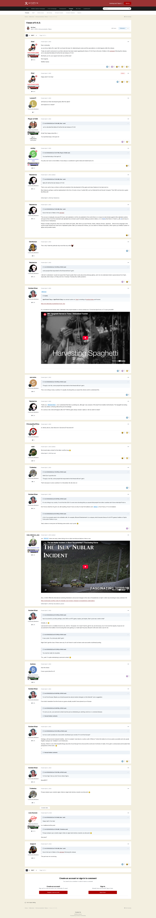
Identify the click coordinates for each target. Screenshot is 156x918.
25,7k (33, 831)
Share (114, 28)
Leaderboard (86, 8)
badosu (33, 664)
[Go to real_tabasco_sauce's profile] (33, 542)
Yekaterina (33, 175)
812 (34, 137)
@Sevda (44, 291)
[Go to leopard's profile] (33, 849)
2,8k (33, 302)
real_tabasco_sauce (33, 536)
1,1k (34, 481)
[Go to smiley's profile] (33, 154)
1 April (76, 299)
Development (62, 8)
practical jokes (90, 299)
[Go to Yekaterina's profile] (33, 180)
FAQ (27, 8)
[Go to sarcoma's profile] (33, 383)
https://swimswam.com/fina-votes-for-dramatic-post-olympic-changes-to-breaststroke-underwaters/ (68, 600)
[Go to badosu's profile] (33, 669)
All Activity (49, 12)
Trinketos (32, 467)
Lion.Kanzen (33, 813)
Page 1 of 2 (42, 35)
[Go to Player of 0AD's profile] (33, 124)
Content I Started (70, 12)
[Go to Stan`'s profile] (28, 28)
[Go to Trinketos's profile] (33, 473)
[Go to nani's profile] (33, 452)
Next (32, 35)
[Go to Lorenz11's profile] (33, 103)
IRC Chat (78, 8)
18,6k (33, 59)
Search (79, 12)
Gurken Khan (33, 288)
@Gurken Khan (51, 405)
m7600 (61, 267)
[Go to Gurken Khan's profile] (33, 294)
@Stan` (95, 506)
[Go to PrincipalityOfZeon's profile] (33, 431)
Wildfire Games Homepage (38, 8)
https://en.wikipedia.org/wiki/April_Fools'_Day (53, 303)
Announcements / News (45, 29)
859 (34, 682)
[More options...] (128, 42)
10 (33, 440)
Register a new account (53, 892)
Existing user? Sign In (116, 3)
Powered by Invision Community (78, 915)
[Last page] (36, 35)
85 (34, 255)
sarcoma (33, 377)
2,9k (33, 188)
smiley (33, 148)
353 (34, 168)
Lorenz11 (33, 98)
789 (34, 460)
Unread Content (59, 12)
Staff (33, 12)
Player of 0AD (33, 119)
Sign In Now (103, 892)
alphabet (112, 51)
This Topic (122, 8)
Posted (46, 41)
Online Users (40, 12)
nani (32, 446)
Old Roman (33, 242)
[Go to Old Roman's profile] (33, 247)
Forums (71, 8)
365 (34, 391)
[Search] (129, 8)
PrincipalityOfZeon (33, 425)
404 (34, 858)
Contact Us (78, 912)
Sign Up (128, 3)
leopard (33, 844)
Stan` (34, 27)
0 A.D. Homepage (52, 8)
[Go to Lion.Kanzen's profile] (33, 818)
